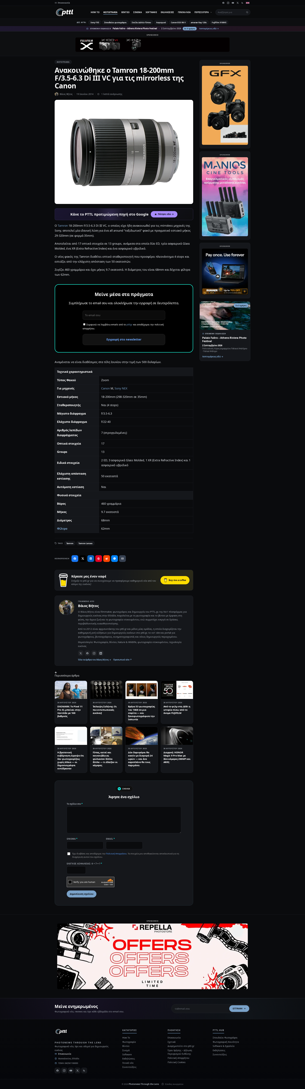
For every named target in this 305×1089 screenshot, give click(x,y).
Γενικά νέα (184, 12)
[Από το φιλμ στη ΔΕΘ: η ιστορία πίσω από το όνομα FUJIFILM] (177, 690)
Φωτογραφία (110, 12)
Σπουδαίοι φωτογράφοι (115, 22)
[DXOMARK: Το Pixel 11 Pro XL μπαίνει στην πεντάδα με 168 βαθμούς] (71, 690)
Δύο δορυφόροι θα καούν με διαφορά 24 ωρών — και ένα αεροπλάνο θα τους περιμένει (140, 759)
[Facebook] (223, 3)
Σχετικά (172, 1041)
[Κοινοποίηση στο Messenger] (114, 558)
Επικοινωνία (64, 1053)
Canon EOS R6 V (178, 22)
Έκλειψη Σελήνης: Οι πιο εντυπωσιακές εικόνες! (105, 710)
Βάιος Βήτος (66, 94)
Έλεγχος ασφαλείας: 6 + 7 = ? (84, 863)
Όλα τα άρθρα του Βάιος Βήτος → (94, 659)
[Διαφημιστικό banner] (152, 45)
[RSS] (242, 3)
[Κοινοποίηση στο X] (82, 558)
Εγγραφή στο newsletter (123, 339)
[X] (237, 3)
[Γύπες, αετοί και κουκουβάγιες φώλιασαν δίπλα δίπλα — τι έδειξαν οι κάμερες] (106, 736)
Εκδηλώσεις (167, 12)
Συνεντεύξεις (129, 1066)
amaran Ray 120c (199, 22)
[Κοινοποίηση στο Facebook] (74, 558)
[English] (247, 3)
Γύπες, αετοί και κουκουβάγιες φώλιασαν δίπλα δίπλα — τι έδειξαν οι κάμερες (105, 759)
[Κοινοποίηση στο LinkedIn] (90, 558)
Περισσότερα (201, 12)
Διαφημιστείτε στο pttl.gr (181, 1046)
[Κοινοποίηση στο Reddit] (106, 558)
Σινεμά (137, 12)
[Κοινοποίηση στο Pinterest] (98, 558)
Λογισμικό (161, 22)
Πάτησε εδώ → (166, 214)
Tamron (63, 225)
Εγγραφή (238, 1008)
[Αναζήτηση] (247, 12)
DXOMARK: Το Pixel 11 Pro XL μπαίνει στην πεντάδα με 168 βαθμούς (70, 711)
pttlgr (129, 324)
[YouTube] (233, 3)
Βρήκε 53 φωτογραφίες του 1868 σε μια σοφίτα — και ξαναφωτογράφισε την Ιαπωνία (141, 713)
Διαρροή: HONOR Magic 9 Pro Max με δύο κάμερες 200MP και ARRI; (176, 757)
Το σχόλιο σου (75, 803)
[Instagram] (228, 3)
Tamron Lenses (85, 543)
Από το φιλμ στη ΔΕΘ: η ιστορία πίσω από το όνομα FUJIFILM (176, 710)
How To (95, 12)
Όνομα (72, 838)
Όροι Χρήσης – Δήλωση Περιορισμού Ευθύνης (180, 1052)
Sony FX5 (95, 22)
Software (151, 12)
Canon (105, 388)
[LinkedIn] (100, 653)
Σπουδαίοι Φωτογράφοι (225, 1037)
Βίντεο (125, 12)
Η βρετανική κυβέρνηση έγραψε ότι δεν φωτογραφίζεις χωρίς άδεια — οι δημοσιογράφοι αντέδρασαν (70, 760)
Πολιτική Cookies (177, 1062)
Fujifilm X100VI (219, 22)
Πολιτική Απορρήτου (116, 853)
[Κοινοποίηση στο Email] (122, 558)
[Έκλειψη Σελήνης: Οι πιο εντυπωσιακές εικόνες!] (106, 690)
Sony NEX (121, 388)
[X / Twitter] (80, 653)
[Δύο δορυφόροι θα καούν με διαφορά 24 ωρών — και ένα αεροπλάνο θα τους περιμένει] (141, 736)
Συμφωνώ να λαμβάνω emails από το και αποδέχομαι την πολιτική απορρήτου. (123, 326)
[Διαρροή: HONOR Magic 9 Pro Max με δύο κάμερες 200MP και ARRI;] (177, 736)
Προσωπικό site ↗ (122, 659)
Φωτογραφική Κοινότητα (226, 1041)
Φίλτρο (62, 528)
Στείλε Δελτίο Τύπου (141, 22)
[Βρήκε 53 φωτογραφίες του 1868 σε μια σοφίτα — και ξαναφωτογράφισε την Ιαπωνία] (141, 690)
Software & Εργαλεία (223, 1046)
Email (110, 838)
